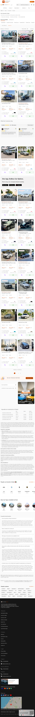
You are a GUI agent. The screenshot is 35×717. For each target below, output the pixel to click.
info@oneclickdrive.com (6, 663)
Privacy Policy (26, 580)
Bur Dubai (3, 592)
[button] (1, 4)
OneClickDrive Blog (4, 613)
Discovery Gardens (4, 594)
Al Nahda (29, 592)
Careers (2, 638)
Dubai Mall (27, 588)
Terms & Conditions (4, 653)
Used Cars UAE (3, 617)
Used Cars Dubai (4, 615)
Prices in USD (24, 28)
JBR (28, 594)
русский (12, 714)
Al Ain (25, 596)
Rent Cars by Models (4, 19)
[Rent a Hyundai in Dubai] (8, 36)
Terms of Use (3, 655)
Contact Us (3, 645)
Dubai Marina (14, 588)
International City (4, 590)
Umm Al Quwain (19, 596)
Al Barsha (19, 590)
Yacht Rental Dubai (4, 628)
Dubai (6, 10)
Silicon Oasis (11, 594)
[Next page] (20, 373)
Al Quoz (19, 592)
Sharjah (8, 588)
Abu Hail (16, 594)
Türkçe (15, 714)
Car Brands (9, 10)
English (2, 714)
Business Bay (11, 590)
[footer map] (11, 703)
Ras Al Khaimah (9, 592)
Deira (24, 590)
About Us (2, 634)
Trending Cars (11, 19)
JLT (15, 590)
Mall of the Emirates (20, 588)
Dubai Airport (30, 596)
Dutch (10, 714)
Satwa (9, 596)
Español (18, 714)
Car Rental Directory (4, 626)
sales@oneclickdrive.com (6, 676)
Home (3, 10)
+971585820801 (5, 661)
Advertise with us (4, 643)
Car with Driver (3, 624)
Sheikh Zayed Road (23, 594)
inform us (20, 576)
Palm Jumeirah (4, 596)
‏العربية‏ (4, 714)
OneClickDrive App (7, 1)
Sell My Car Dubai (4, 619)
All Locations (31, 586)
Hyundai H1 (9, 557)
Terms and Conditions (19, 580)
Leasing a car (22, 568)
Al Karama (29, 590)
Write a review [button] (30, 125)
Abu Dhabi (3, 588)
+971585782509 (5, 668)
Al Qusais (24, 592)
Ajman (15, 592)
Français (7, 714)
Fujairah (13, 596)
